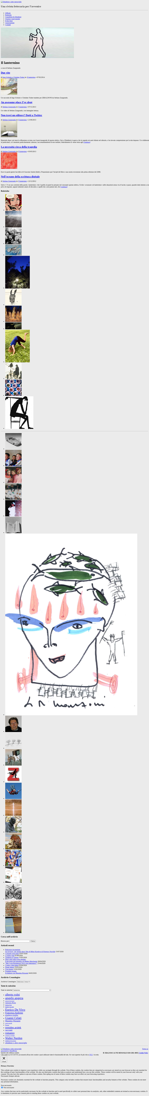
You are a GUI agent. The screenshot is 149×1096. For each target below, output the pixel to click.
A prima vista (9, 955)
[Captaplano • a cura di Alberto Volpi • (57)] (13, 255)
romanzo (10, 1032)
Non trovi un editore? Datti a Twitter (21, 115)
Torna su (145, 1049)
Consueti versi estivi (12, 953)
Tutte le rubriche (6, 990)
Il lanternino (31, 77)
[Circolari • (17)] (13, 465)
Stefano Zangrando (9, 107)
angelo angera (14, 998)
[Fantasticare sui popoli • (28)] (71, 715)
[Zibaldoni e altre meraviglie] (11, 2)
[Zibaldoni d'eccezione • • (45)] (19, 428)
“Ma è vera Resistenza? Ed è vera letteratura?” (21, 963)
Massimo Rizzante (12, 1021)
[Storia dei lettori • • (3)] (13, 378)
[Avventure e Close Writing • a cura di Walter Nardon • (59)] (13, 227)
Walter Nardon (13, 1038)
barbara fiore (8, 1005)
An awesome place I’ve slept (16, 102)
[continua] (86, 142)
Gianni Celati (13, 1018)
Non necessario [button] (6, 1085)
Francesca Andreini (14, 1012)
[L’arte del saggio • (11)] (13, 832)
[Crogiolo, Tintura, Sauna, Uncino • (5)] (13, 516)
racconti (8, 1030)
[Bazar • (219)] (13, 449)
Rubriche (8, 15)
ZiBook (8, 13)
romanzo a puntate (10, 1035)
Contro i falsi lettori (12, 965)
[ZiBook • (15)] (13, 932)
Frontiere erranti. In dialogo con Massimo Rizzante (16, 972)
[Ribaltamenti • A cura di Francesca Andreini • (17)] (17, 362)
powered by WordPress (9, 1051)
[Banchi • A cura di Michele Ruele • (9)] (13, 243)
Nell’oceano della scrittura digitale (20, 176)
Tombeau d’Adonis (12, 957)
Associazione (9, 23)
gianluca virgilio (11, 1015)
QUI (90, 1055)
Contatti (8, 25)
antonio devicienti (9, 1001)
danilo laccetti (9, 1007)
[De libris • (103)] (13, 532)
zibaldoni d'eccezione (10, 1041)
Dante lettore (9, 967)
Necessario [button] (5, 1076)
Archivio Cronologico (8, 982)
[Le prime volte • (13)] (13, 798)
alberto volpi (12, 994)
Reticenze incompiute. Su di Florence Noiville (30, 951)
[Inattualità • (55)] (13, 765)
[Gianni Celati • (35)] (13, 731)
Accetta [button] (96, 1055)
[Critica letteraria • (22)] (13, 499)
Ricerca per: (5, 941)
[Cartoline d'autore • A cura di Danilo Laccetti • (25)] (17, 288)
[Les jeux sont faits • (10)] (13, 815)
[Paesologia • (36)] (13, 849)
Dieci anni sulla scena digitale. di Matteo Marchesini (21, 960)
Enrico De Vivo (15, 1009)
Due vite (5, 72)
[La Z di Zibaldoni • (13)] (13, 782)
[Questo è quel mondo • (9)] (13, 882)
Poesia (7, 1025)
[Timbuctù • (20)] (13, 916)
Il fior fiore (9, 21)
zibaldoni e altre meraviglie (16, 1043)
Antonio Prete (10, 1003)
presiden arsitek (13, 1027)
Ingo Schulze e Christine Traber (14, 77)
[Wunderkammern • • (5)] (13, 395)
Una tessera (9, 969)
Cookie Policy (143, 1053)
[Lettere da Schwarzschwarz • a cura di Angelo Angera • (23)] (13, 305)
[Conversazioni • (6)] (13, 482)
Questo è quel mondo (12, 19)
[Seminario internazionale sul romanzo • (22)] (13, 899)
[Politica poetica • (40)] (13, 865)
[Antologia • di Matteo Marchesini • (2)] (13, 210)
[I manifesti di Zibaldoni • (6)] (13, 748)
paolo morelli (8, 1023)
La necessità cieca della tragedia (19, 146)
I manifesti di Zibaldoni (13, 17)
